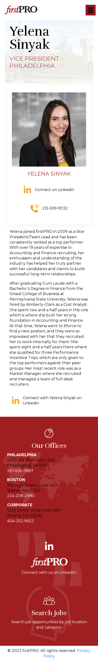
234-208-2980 (21, 495)
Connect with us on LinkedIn (49, 572)
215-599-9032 (55, 208)
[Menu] (91, 10)
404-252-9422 (20, 521)
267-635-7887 (20, 471)
